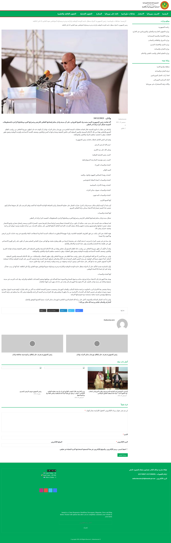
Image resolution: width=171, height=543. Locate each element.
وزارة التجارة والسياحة (162, 49)
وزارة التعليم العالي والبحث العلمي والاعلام (155, 53)
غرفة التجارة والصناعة (162, 71)
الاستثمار (141, 14)
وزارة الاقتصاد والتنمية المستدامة (159, 36)
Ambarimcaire (122, 119)
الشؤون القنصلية (86, 14)
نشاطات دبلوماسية (128, 14)
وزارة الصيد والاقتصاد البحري (160, 44)
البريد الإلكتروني (122, 442)
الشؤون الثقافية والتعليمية (66, 14)
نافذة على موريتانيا (111, 14)
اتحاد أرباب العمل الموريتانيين (160, 75)
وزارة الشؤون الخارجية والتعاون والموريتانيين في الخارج (151, 31)
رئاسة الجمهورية (164, 27)
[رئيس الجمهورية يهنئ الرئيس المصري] (21, 378)
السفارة (99, 14)
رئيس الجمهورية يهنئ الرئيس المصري (31, 391)
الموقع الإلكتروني (56, 442)
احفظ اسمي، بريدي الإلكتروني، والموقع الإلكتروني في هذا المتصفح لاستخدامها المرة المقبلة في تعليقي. (92, 449)
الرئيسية (165, 14)
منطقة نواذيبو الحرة (163, 67)
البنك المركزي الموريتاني (161, 80)
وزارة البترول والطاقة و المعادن (159, 40)
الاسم (125, 434)
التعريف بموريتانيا (153, 14)
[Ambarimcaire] (155, 5)
